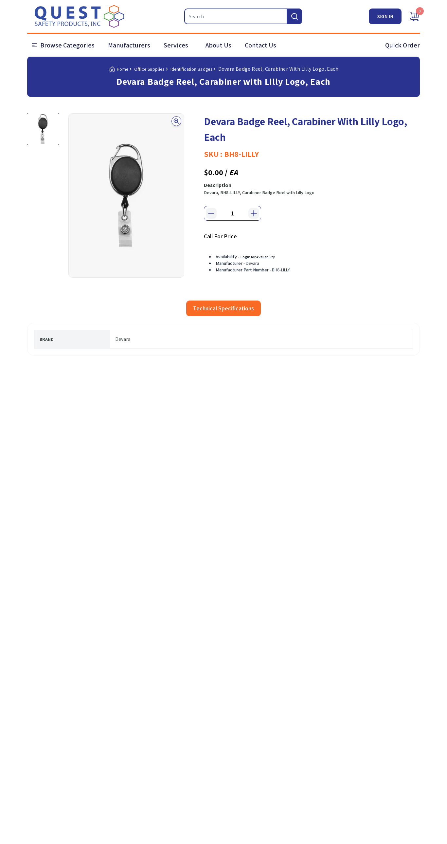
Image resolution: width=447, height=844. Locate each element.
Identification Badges (191, 69)
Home (122, 69)
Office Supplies (149, 69)
